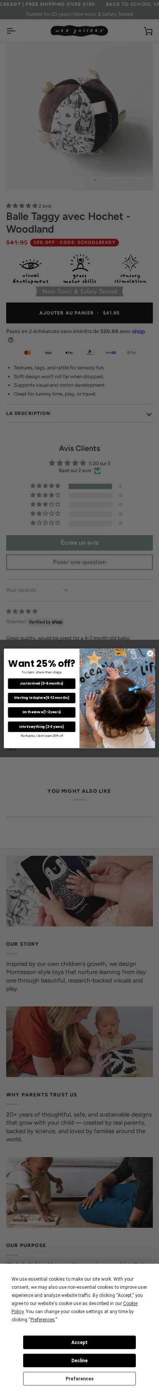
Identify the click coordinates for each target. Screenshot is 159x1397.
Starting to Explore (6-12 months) (41, 698)
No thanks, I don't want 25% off (42, 736)
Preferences (80, 1379)
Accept (79, 1342)
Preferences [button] (42, 1319)
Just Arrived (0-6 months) (42, 684)
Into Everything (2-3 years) (41, 726)
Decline (79, 1360)
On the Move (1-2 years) (41, 712)
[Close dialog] (150, 653)
